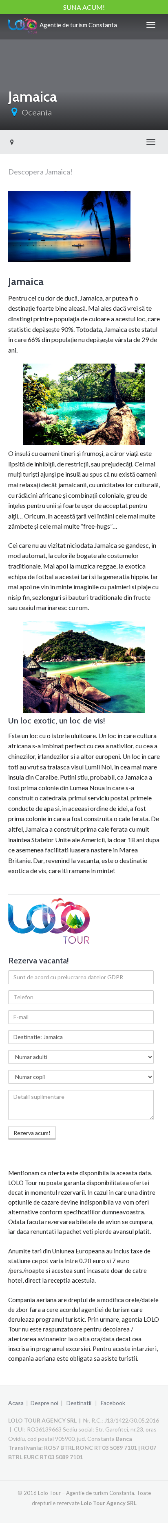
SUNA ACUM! (84, 7)
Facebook (113, 1402)
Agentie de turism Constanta (77, 24)
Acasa (16, 1402)
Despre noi (44, 1402)
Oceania (37, 112)
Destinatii (78, 1402)
